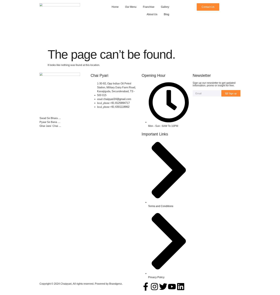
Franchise (148, 7)
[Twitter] (163, 287)
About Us (152, 14)
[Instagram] (154, 287)
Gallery (165, 7)
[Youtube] (172, 287)
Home (115, 7)
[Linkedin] (181, 287)
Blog (166, 14)
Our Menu (130, 7)
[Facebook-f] (146, 287)
